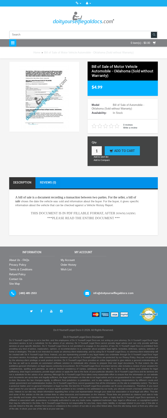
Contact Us (15, 279)
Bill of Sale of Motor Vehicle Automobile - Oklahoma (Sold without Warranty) (89, 52)
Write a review (130, 127)
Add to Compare (102, 160)
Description (22, 182)
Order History (68, 264)
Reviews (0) (48, 182)
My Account (68, 260)
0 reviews (128, 125)
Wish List (66, 269)
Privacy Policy (17, 264)
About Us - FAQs (19, 260)
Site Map (14, 283)
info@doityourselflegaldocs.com (113, 293)
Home (36, 52)
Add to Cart (124, 151)
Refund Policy (17, 274)
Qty (94, 142)
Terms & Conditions (20, 269)
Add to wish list (101, 157)
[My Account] (88, 3)
